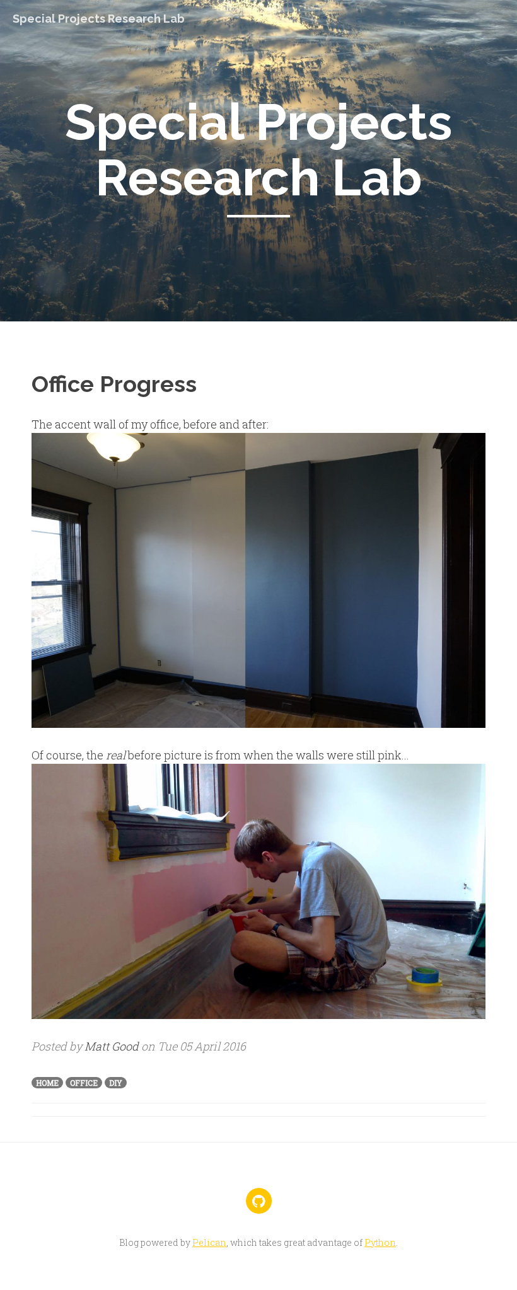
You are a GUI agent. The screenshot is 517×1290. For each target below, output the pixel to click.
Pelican (209, 1242)
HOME (47, 1083)
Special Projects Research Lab (99, 18)
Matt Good (111, 1046)
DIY (115, 1083)
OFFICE (84, 1083)
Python (380, 1242)
